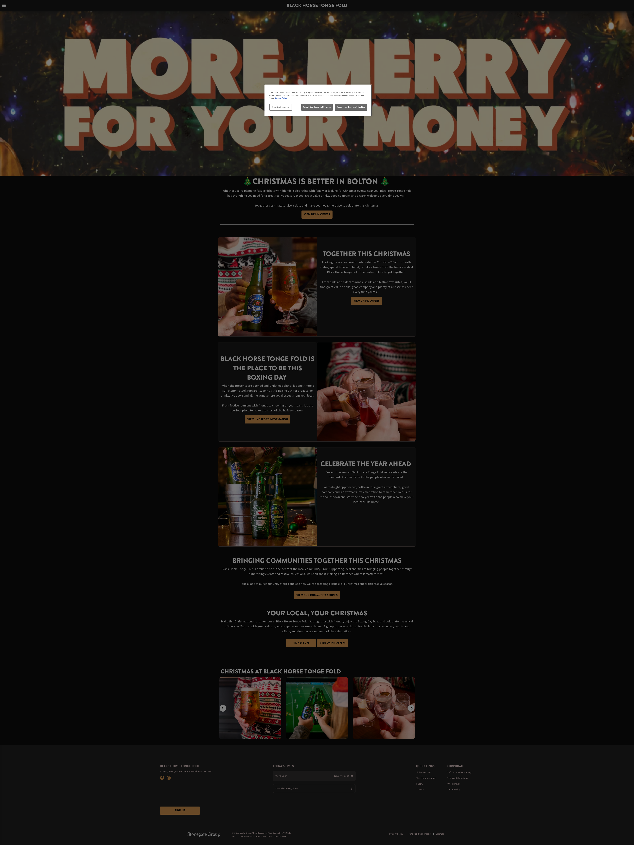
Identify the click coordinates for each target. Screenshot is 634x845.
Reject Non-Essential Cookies (317, 107)
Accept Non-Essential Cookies (351, 107)
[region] (318, 100)
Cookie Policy (281, 98)
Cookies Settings (280, 107)
